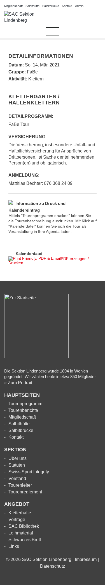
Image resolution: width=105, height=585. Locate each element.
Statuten (16, 465)
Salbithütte (32, 6)
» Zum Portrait (18, 382)
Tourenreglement (25, 492)
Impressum (86, 559)
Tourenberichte (23, 410)
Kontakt (67, 6)
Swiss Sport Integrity (28, 471)
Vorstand (17, 478)
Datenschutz (52, 566)
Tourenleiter (20, 485)
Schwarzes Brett (24, 539)
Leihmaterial (20, 533)
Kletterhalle (19, 512)
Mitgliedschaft (13, 6)
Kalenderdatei (29, 253)
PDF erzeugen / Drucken (48, 260)
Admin (79, 6)
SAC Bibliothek (23, 526)
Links (13, 546)
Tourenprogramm (25, 403)
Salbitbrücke (50, 6)
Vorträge (16, 519)
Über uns (17, 458)
